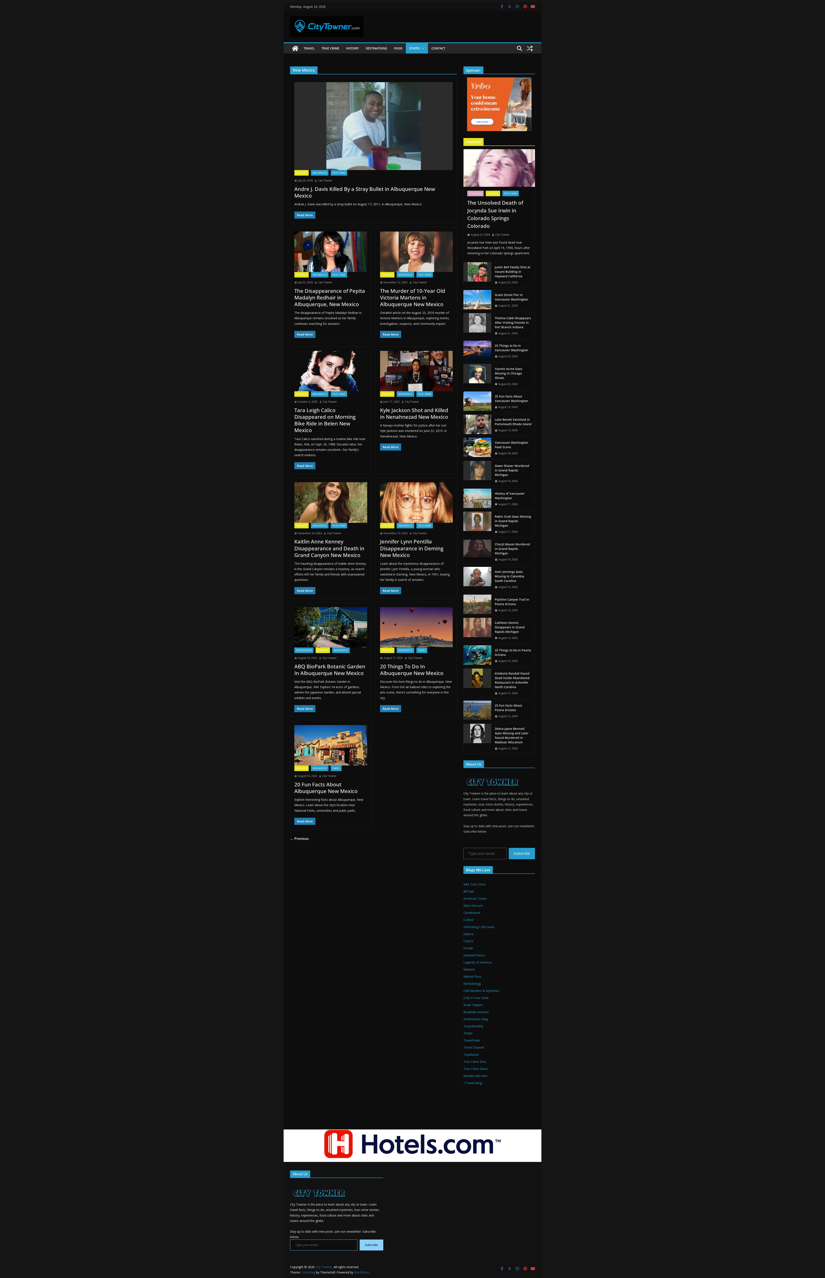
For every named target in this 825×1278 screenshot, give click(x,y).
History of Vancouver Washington (510, 495)
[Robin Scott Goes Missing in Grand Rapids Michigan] (477, 524)
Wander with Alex (475, 1076)
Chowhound (471, 913)
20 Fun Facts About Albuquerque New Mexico (326, 788)
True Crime (330, 48)
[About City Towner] (491, 774)
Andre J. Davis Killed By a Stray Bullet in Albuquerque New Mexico (364, 192)
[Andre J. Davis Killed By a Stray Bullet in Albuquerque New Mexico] (373, 126)
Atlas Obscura (473, 906)
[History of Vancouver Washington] (477, 499)
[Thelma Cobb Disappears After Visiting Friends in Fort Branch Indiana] (477, 325)
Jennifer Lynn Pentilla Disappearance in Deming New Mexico (411, 548)
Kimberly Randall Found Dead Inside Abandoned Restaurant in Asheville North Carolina (512, 680)
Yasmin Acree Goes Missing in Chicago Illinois (508, 373)
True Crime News (475, 1069)
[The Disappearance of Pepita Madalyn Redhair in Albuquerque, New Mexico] (330, 252)
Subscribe (522, 853)
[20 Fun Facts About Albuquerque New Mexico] (330, 745)
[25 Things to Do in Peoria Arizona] (477, 655)
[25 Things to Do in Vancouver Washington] (477, 351)
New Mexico (320, 172)
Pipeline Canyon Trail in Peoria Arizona (512, 601)
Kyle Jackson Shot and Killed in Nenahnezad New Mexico (414, 413)
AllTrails (468, 891)
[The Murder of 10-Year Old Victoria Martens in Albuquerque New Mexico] (416, 252)
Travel (309, 48)
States (414, 48)
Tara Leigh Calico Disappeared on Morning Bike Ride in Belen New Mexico (325, 420)
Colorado (475, 193)
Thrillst (468, 1033)
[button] (422, 48)
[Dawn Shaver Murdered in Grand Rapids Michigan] (477, 473)
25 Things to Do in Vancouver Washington (511, 348)
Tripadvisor (471, 1054)
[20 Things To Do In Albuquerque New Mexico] (416, 627)
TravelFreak (471, 1040)
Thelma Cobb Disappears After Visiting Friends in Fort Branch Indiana (513, 322)
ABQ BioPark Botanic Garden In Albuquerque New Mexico (329, 670)
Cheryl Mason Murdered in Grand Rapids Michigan (512, 548)
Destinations (376, 48)
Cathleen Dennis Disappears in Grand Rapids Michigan (510, 627)
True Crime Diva (474, 1062)
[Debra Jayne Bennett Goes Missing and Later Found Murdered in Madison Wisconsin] (477, 738)
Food (398, 48)
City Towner (325, 180)
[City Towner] (295, 48)
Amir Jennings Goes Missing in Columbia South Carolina (509, 576)
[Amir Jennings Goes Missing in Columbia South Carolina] (477, 579)
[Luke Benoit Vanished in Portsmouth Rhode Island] (477, 425)
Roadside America (476, 1012)
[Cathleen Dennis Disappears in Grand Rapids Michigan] (477, 630)
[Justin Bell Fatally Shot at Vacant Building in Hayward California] (477, 274)
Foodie (468, 948)
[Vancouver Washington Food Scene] (477, 448)
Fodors (468, 941)
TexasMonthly (473, 1026)
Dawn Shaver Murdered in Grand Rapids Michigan (512, 470)
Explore (468, 934)
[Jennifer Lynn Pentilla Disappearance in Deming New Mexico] (416, 502)
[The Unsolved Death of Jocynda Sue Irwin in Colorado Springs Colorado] (499, 168)
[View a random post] (530, 48)
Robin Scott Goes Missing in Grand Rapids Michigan (513, 521)
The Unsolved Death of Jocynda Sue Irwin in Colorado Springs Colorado (495, 214)
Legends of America (477, 962)
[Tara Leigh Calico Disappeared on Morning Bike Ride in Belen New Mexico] (330, 371)
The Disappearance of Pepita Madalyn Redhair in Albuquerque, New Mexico (329, 297)
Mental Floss (472, 976)
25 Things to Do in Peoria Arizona (513, 652)
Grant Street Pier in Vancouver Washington (511, 297)
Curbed (468, 920)
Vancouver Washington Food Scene (511, 444)
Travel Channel (473, 1047)
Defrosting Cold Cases (479, 927)
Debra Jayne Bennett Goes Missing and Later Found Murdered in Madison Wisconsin (512, 735)
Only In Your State (476, 998)
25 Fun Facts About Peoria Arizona (508, 707)
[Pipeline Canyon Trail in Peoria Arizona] (477, 605)
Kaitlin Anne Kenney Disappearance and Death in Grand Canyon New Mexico (329, 548)
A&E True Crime (474, 884)
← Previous (299, 838)
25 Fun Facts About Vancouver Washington (511, 398)
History (352, 48)
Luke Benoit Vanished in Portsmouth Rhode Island (513, 421)
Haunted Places (474, 955)
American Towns (475, 898)
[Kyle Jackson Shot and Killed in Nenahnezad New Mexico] (416, 371)
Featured (301, 172)
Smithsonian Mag (475, 1019)
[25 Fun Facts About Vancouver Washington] (477, 401)
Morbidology (472, 984)
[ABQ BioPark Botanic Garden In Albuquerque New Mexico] (330, 627)
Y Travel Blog (472, 1083)
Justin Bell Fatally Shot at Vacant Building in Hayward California (512, 271)
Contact (438, 48)
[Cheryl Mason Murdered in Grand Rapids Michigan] (477, 552)
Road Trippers (473, 1005)
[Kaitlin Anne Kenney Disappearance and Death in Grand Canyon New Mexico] (330, 502)
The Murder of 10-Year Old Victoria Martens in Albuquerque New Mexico (412, 297)
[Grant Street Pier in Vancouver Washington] (477, 300)
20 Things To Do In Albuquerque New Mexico (411, 670)
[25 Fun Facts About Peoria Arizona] (477, 711)
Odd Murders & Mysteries (481, 991)
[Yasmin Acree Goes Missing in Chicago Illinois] (477, 376)
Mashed (469, 969)
